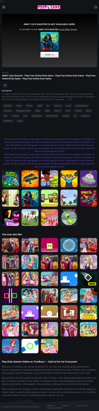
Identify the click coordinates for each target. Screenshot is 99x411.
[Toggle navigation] (4, 7)
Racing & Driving (82, 106)
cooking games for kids (75, 145)
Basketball (85, 116)
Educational (8, 121)
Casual (68, 106)
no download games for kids (51, 151)
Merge (37, 111)
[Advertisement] (47, 131)
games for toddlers (82, 139)
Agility (39, 106)
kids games (9, 139)
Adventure (7, 106)
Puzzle (19, 106)
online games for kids (39, 139)
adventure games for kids (46, 148)
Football (78, 111)
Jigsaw (19, 121)
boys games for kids (55, 145)
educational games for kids (61, 139)
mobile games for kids (68, 148)
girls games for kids (36, 145)
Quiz (5, 116)
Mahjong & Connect (23, 111)
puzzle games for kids (49, 142)
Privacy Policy (82, 406)
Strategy (66, 116)
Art (75, 116)
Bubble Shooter (52, 116)
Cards (68, 111)
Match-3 (58, 111)
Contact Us (51, 406)
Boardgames (36, 116)
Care (25, 116)
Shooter (5, 72)
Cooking (15, 116)
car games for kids (26, 148)
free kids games (22, 139)
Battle (47, 111)
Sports (88, 111)
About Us (66, 406)
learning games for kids (28, 142)
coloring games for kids (69, 142)
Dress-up (57, 106)
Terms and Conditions (55, 408)
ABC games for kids (18, 145)
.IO (48, 106)
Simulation (7, 111)
